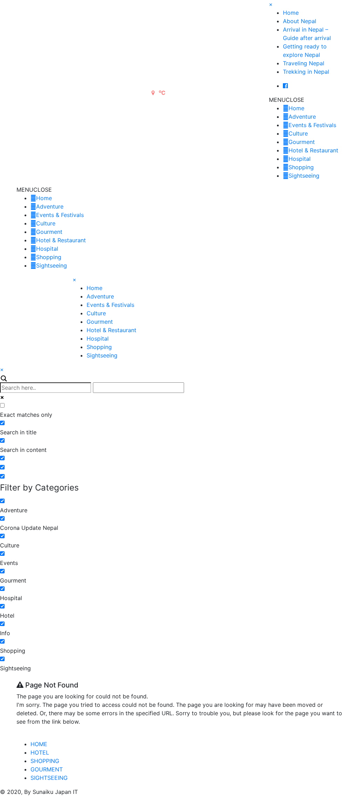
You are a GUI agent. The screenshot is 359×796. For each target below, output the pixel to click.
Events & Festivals (312, 125)
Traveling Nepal (303, 63)
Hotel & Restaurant (313, 150)
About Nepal (299, 21)
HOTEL (40, 752)
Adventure (302, 116)
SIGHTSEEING (49, 777)
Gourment (302, 141)
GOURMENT (47, 769)
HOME (39, 744)
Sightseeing (304, 175)
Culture (298, 133)
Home (291, 12)
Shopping (301, 167)
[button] (286, 99)
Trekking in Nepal (306, 71)
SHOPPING (45, 760)
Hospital (300, 158)
